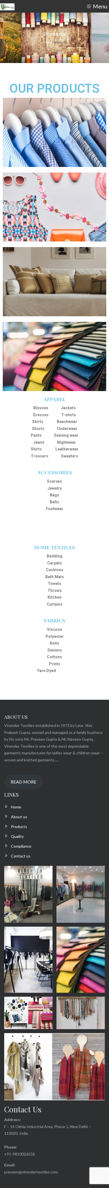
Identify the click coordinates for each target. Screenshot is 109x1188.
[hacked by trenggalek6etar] (7, 6)
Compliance (21, 846)
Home (16, 807)
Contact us (20, 856)
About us (19, 816)
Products (19, 826)
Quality (17, 836)
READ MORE (23, 781)
